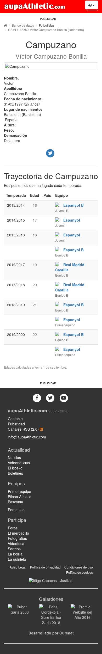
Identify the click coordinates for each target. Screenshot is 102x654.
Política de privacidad (45, 567)
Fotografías (17, 538)
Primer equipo (19, 491)
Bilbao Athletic (19, 496)
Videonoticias (19, 462)
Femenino (16, 509)
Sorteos (14, 548)
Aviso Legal (18, 567)
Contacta (15, 418)
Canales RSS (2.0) (24, 429)
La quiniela (17, 559)
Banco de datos (23, 25)
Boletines (15, 473)
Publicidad (16, 423)
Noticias (14, 457)
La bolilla (15, 554)
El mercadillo (18, 533)
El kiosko (15, 467)
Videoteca (16, 543)
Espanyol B (73, 205)
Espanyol (71, 220)
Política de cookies (79, 572)
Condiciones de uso (78, 567)
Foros (13, 527)
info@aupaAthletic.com (27, 436)
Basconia (15, 501)
